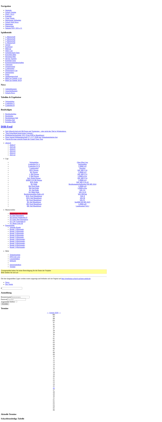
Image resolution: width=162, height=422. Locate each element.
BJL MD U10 (82, 170)
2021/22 (12, 155)
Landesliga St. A (34, 164)
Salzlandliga (82, 164)
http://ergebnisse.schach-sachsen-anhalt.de (76, 279)
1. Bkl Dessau (34, 174)
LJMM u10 (82, 166)
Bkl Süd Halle (34, 188)
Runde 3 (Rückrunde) (17, 243)
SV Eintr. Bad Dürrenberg (19, 219)
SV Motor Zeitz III (16, 223)
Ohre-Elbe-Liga (82, 162)
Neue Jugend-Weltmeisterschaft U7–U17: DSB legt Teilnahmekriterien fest (31, 137)
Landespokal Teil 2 (82, 206)
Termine (12, 267)
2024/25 (8, 143)
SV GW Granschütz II (17, 221)
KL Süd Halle (34, 190)
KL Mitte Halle (34, 192)
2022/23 (12, 153)
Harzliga (82, 168)
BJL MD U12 (82, 174)
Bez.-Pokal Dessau (34, 178)
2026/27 (12, 145)
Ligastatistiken (15, 259)
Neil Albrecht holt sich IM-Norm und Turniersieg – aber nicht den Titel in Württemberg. (35, 131)
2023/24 (12, 151)
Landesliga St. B (34, 166)
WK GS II (82, 192)
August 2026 (53, 313)
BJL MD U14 (82, 178)
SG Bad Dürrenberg (17, 215)
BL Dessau (34, 172)
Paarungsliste (9, 225)
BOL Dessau (33, 170)
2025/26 (12, 147)
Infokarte (13, 261)
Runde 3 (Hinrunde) (17, 233)
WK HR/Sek (82, 194)
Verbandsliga (33, 162)
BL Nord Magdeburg (34, 200)
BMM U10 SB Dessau (34, 180)
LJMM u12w (82, 176)
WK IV (82, 200)
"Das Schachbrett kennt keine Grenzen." (19, 133)
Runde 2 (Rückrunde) (17, 241)
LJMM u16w (82, 188)
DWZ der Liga (15, 257)
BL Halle (34, 184)
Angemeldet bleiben (8, 302)
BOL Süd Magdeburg (34, 198)
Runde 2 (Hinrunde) (17, 231)
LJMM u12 (82, 172)
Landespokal (34, 168)
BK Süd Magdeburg (34, 206)
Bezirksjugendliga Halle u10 (34, 194)
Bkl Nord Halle (34, 186)
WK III (82, 198)
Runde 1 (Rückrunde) (17, 239)
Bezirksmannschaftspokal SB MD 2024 (82, 184)
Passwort (4, 299)
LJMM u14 (82, 180)
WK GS (82, 190)
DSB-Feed (6, 126)
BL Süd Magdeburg (34, 202)
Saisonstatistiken (15, 265)
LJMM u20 (82, 204)
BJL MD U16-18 (82, 182)
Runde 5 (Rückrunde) (17, 247)
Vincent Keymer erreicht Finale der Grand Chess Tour (24, 139)
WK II (82, 196)
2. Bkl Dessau (34, 176)
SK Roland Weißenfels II (18, 217)
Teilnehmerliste (15, 255)
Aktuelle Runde (15, 227)
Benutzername (6, 297)
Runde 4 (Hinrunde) (17, 235)
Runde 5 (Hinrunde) (17, 237)
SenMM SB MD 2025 (82, 202)
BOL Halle (34, 182)
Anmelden (5, 304)
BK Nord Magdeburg (34, 204)
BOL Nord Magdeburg (34, 196)
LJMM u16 (82, 186)
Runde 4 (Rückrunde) (17, 245)
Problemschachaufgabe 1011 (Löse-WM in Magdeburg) (24, 135)
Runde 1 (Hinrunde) (17, 229)
